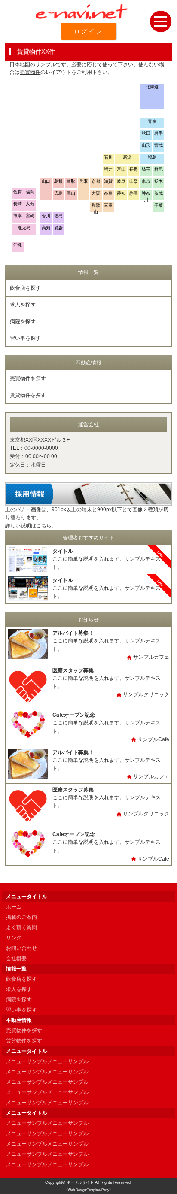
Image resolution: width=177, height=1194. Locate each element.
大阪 (96, 193)
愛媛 (58, 227)
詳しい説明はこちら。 (31, 526)
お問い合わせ (21, 948)
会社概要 (16, 958)
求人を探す (23, 305)
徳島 (58, 215)
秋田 (146, 133)
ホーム (13, 907)
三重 (108, 205)
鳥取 (71, 181)
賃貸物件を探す (28, 395)
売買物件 (30, 72)
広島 (58, 193)
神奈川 (146, 195)
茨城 (158, 193)
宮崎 (30, 215)
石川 (108, 157)
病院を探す (23, 321)
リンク (13, 938)
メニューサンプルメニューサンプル (47, 1061)
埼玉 (146, 169)
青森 (152, 121)
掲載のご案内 (21, 917)
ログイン (88, 31)
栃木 (158, 181)
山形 (146, 145)
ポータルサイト (80, 1182)
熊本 (17, 215)
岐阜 (121, 181)
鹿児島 (24, 227)
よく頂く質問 (21, 927)
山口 (46, 181)
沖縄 (17, 244)
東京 (146, 181)
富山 (121, 169)
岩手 (158, 133)
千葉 (158, 205)
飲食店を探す (25, 288)
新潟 (127, 157)
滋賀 (108, 181)
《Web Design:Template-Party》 (88, 1190)
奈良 (108, 193)
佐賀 (17, 191)
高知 (46, 227)
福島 (152, 157)
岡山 (71, 193)
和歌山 (96, 207)
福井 (108, 169)
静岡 (133, 193)
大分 (30, 203)
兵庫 (83, 181)
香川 (46, 215)
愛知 (121, 193)
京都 (96, 181)
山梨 (133, 181)
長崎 (17, 203)
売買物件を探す (28, 379)
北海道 (152, 87)
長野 (133, 169)
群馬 (158, 169)
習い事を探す (25, 338)
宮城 (158, 145)
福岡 (30, 191)
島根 (58, 181)
